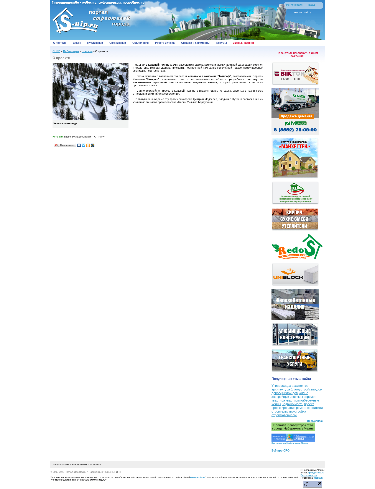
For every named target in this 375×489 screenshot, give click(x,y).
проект (309, 404)
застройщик (280, 396)
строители (315, 408)
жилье (303, 393)
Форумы (221, 42)
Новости (87, 51)
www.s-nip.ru (198, 477)
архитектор (300, 385)
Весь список (315, 421)
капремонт (310, 396)
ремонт (301, 408)
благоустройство (303, 389)
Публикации (95, 42)
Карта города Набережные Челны (290, 443)
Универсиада (281, 385)
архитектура (280, 389)
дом (319, 389)
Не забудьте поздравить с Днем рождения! (297, 55)
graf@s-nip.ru (316, 472)
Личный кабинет (243, 42)
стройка (300, 411)
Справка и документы (195, 42)
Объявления (140, 42)
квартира (278, 400)
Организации (117, 42)
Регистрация (294, 4)
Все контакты (309, 475)
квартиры (293, 400)
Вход (311, 4)
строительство (282, 411)
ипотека (295, 396)
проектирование (283, 408)
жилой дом (290, 393)
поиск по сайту (302, 12)
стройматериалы (284, 415)
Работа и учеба (165, 42)
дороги (276, 393)
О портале (59, 42)
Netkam (318, 477)
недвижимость (292, 404)
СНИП (77, 42)
